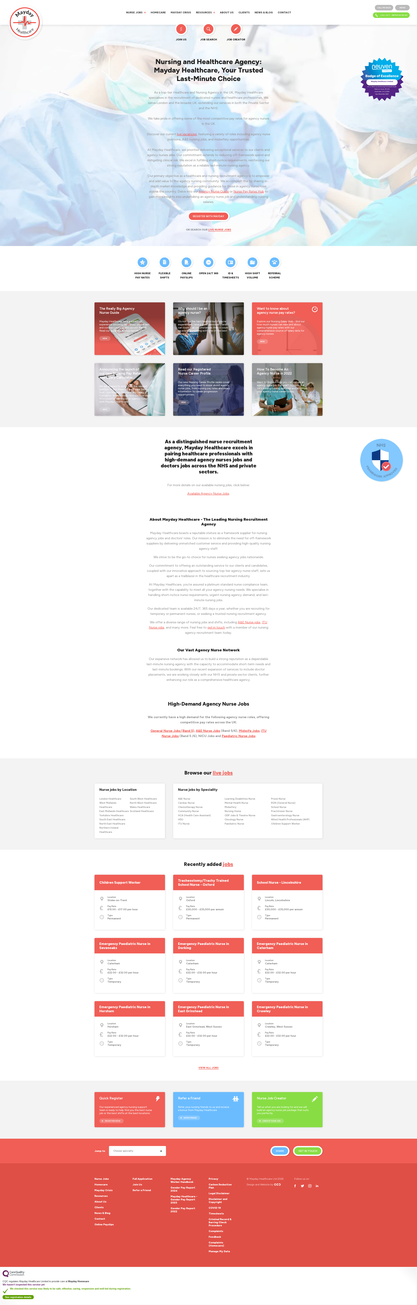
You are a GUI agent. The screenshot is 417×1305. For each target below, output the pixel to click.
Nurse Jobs (134, 12)
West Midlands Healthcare (107, 805)
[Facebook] (295, 1186)
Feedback (215, 1236)
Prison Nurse (278, 798)
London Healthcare (110, 798)
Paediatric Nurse (234, 823)
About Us (227, 12)
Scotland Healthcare (142, 811)
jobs (228, 864)
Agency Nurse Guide (214, 191)
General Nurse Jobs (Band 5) (172, 731)
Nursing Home (233, 811)
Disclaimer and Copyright (218, 1200)
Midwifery (230, 807)
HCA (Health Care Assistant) (194, 815)
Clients (244, 12)
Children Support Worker (285, 823)
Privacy (213, 1178)
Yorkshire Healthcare (111, 815)
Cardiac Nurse (186, 802)
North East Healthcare (112, 823)
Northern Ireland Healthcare (108, 830)
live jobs (223, 773)
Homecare (158, 12)
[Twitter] (302, 1186)
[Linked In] (317, 1186)
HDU (180, 819)
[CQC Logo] (13, 1276)
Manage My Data (219, 1251)
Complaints (216, 1231)
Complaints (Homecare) (216, 1244)
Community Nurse (188, 811)
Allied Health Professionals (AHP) (290, 819)
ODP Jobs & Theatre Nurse (240, 815)
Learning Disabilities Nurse (240, 798)
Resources (204, 12)
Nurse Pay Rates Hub (248, 191)
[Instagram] (310, 1186)
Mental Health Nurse (236, 802)
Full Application (142, 1178)
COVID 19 (215, 1207)
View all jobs (208, 1067)
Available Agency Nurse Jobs (208, 493)
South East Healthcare (112, 819)
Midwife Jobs (249, 731)
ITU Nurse (184, 823)
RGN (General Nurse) (283, 802)
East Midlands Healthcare (114, 811)
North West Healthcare (143, 802)
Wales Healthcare (140, 807)
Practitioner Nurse (282, 811)
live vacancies (187, 134)
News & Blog (264, 12)
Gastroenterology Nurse (285, 815)
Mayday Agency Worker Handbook (182, 1180)
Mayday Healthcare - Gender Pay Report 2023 (184, 1199)
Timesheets (216, 1213)
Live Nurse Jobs (219, 229)
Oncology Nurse (234, 819)
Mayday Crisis (181, 12)
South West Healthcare (143, 798)
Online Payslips (104, 1224)
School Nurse (278, 807)
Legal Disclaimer (219, 1193)
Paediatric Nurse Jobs (238, 736)
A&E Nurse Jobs (208, 731)
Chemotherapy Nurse (190, 807)
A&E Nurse (184, 798)
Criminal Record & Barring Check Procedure (220, 1222)
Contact (284, 12)
